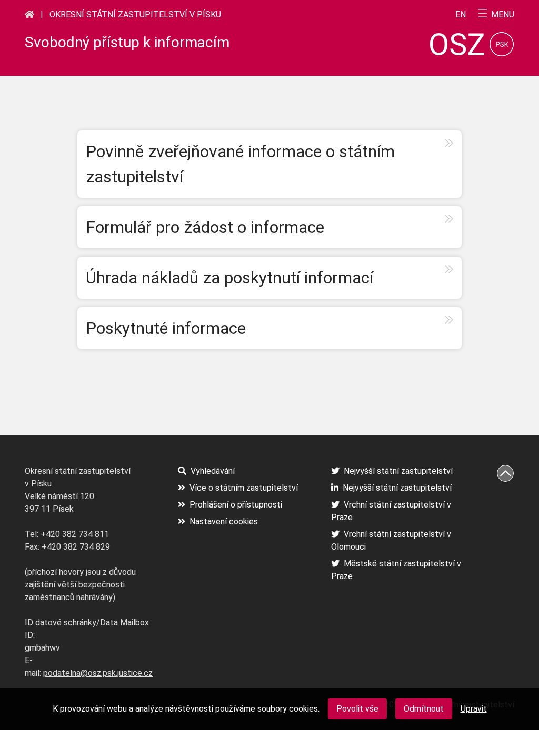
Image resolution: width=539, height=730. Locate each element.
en (460, 15)
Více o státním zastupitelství (243, 488)
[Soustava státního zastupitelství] (29, 14)
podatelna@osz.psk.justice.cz (98, 673)
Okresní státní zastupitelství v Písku (135, 14)
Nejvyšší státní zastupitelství (398, 471)
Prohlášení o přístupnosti (235, 505)
